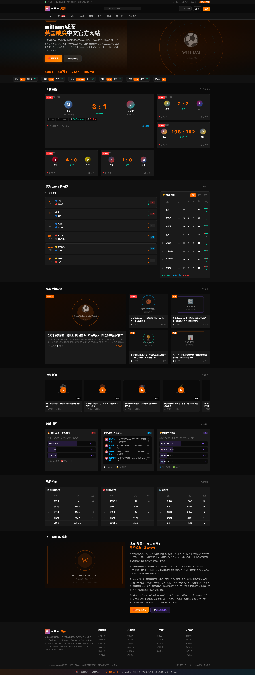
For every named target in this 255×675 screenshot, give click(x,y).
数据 (91, 16)
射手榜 (130, 639)
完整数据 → (205, 186)
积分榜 (130, 636)
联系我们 (194, 2)
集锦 (109, 16)
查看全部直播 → (204, 89)
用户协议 (189, 651)
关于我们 (176, 2)
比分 (73, 16)
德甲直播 (101, 643)
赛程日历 (131, 647)
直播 (60, 16)
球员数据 (131, 651)
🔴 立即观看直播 (139, 610)
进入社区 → (205, 424)
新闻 (82, 16)
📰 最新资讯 (73, 58)
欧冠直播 (101, 651)
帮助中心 (185, 2)
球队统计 (131, 655)
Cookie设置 (197, 665)
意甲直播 (101, 647)
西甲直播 (101, 639)
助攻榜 (130, 643)
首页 (49, 16)
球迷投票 (160, 647)
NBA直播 (101, 655)
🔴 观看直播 (53, 58)
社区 (100, 16)
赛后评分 (160, 639)
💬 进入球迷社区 (160, 610)
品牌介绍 (189, 636)
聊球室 (159, 636)
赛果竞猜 (160, 643)
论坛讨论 (160, 651)
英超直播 (101, 636)
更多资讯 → (205, 289)
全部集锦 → (205, 375)
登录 (197, 9)
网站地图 (207, 665)
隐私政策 (189, 647)
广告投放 (189, 655)
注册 (206, 9)
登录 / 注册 (205, 2)
